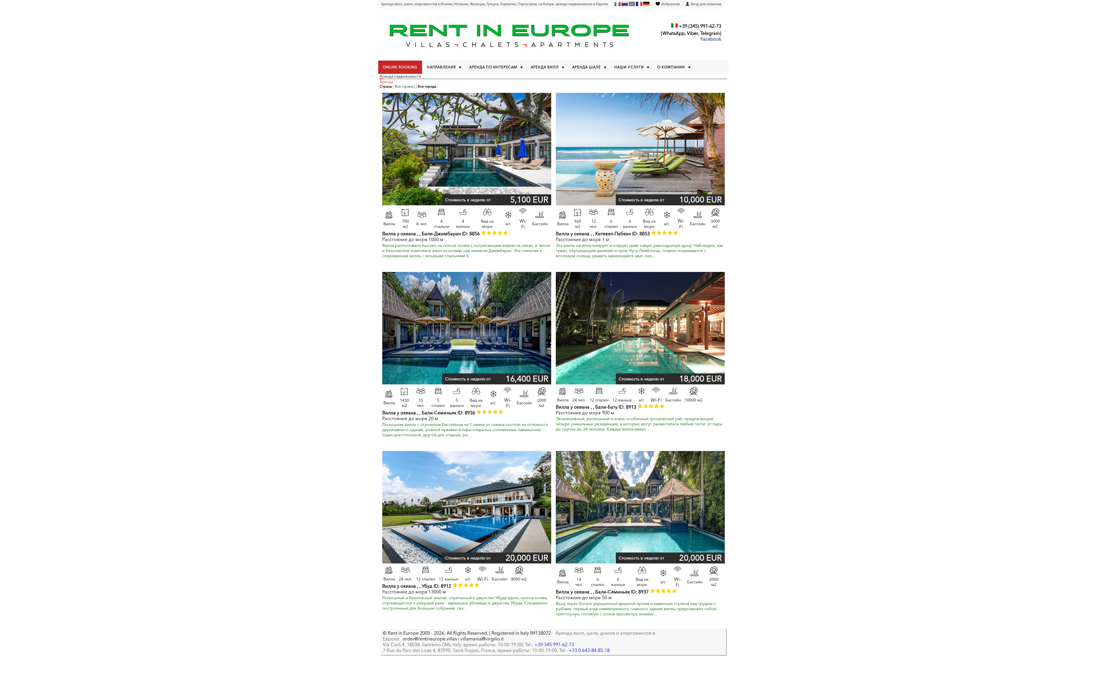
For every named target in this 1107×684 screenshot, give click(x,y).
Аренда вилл (545, 67)
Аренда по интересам (493, 67)
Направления (441, 67)
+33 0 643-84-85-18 (589, 650)
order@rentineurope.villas (429, 639)
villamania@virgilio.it (482, 639)
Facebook (711, 39)
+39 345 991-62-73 (554, 644)
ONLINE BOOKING (400, 67)
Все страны (404, 86)
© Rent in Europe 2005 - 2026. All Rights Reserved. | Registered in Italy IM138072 (467, 633)
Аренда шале (586, 67)
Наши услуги (629, 67)
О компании (671, 67)
